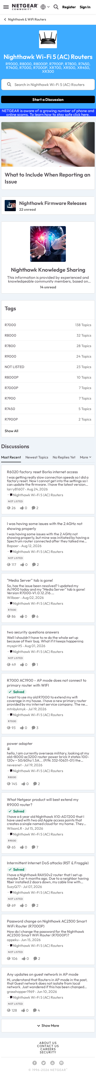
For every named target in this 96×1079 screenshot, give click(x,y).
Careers (48, 1049)
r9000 (10, 356)
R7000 (10, 325)
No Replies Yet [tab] (64, 457)
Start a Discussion (48, 99)
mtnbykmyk (16, 709)
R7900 (10, 398)
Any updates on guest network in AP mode (42, 974)
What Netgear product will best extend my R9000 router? (43, 802)
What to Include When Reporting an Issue (47, 178)
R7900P (11, 419)
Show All (11, 431)
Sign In (85, 7)
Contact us (48, 1046)
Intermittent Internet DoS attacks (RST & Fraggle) (48, 862)
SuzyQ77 (14, 886)
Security (48, 1052)
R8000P (12, 377)
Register (69, 7)
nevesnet (14, 765)
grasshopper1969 (20, 991)
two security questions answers (33, 632)
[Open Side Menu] (6, 7)
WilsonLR (14, 828)
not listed (14, 367)
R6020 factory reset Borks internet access (42, 471)
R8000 (10, 335)
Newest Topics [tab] (36, 457)
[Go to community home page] (25, 7)
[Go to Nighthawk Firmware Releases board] (10, 205)
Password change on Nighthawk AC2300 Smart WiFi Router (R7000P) (47, 923)
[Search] (56, 7)
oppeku (13, 940)
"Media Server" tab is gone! (30, 580)
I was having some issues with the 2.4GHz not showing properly (44, 526)
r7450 (10, 408)
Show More (50, 1026)
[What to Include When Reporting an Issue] (48, 144)
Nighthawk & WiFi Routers (27, 19)
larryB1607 (15, 489)
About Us (48, 1043)
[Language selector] (45, 6)
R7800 (10, 346)
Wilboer (13, 597)
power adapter (20, 743)
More (84, 457)
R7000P (11, 388)
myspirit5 (14, 646)
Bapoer (13, 546)
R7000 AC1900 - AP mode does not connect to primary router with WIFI (46, 682)
